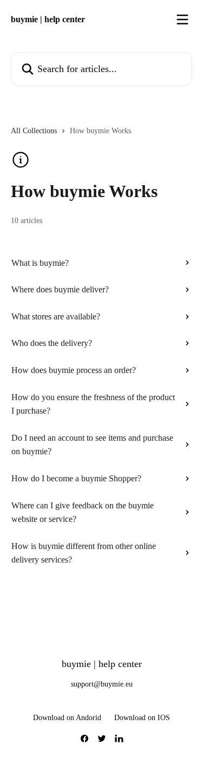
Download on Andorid (67, 718)
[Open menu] (182, 19)
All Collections (34, 131)
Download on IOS (142, 718)
